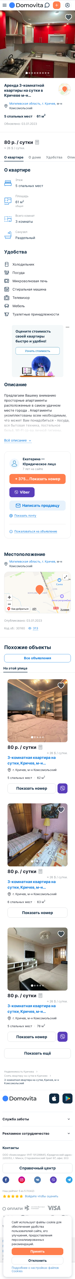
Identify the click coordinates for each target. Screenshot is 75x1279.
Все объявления (37, 658)
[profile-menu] (67, 5)
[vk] (37, 1179)
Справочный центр (37, 1168)
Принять (37, 1251)
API (34, 608)
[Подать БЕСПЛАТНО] (56, 5)
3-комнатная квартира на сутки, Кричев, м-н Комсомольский (32, 763)
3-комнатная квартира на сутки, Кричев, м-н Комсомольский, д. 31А (32, 1011)
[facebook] (5, 1179)
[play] (67, 1098)
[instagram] (21, 1179)
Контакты (10, 1148)
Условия (64, 609)
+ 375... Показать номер (37, 479)
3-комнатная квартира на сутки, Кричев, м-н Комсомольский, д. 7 (32, 887)
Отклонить (37, 1260)
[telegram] (69, 1179)
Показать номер (31, 788)
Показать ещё (37, 1053)
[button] (37, 39)
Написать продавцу (41, 505)
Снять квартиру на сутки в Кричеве (26, 1075)
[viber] (53, 1179)
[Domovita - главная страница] (26, 5)
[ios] (54, 1098)
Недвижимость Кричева (19, 1071)
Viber (25, 492)
